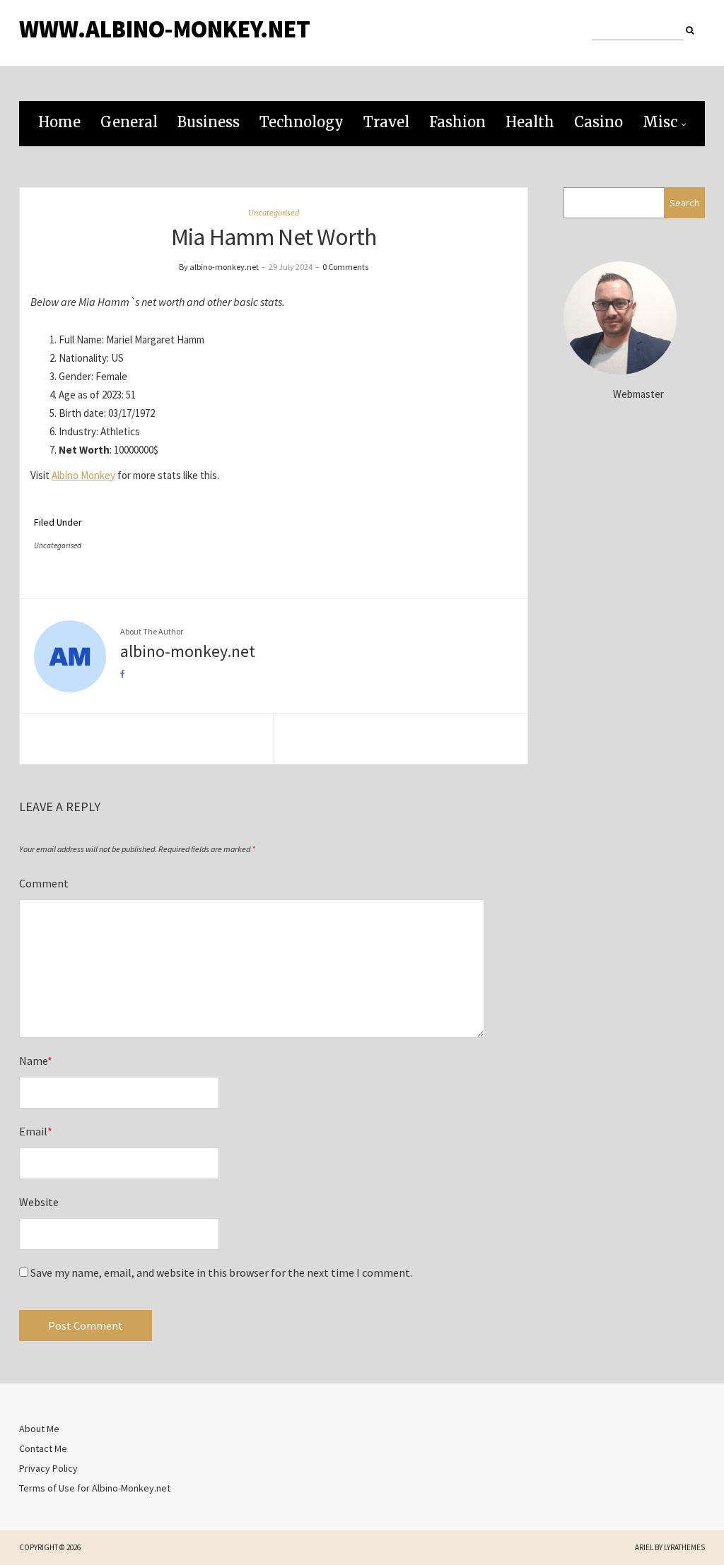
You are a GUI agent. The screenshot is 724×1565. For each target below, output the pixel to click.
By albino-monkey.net (219, 266)
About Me (39, 1428)
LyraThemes (684, 1547)
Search (684, 202)
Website (39, 1201)
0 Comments (345, 266)
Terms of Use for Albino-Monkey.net (94, 1488)
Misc (660, 122)
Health (530, 122)
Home (59, 122)
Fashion (457, 122)
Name (35, 1060)
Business (208, 122)
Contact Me (43, 1448)
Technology (301, 122)
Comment (44, 883)
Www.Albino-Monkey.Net (164, 29)
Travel (386, 122)
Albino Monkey (83, 475)
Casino (598, 122)
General (129, 122)
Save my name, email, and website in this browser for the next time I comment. (221, 1272)
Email (35, 1131)
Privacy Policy (48, 1468)
